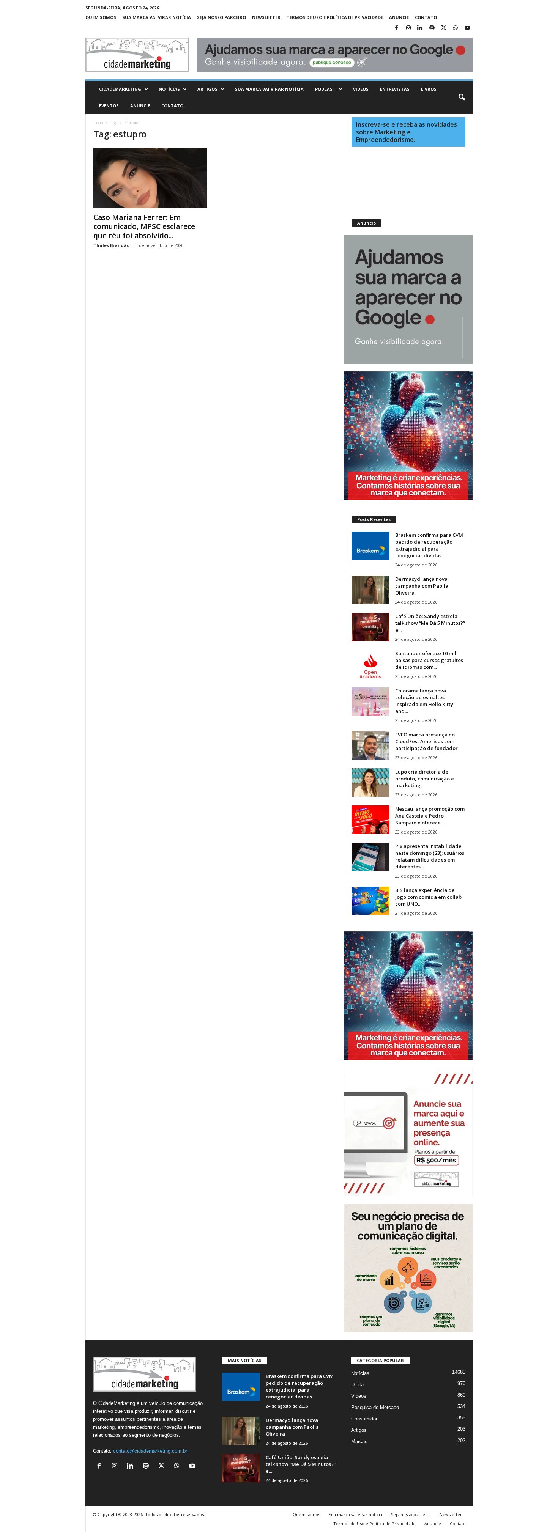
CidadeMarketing (120, 89)
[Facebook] (396, 28)
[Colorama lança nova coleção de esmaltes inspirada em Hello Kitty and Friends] (370, 701)
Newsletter (266, 17)
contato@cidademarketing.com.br (150, 1451)
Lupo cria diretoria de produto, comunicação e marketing (424, 778)
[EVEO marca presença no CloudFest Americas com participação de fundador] (370, 745)
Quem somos (100, 17)
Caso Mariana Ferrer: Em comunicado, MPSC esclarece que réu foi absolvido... (144, 226)
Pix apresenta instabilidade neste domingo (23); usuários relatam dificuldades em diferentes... (429, 856)
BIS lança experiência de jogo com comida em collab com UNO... (428, 897)
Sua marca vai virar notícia (156, 17)
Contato (426, 17)
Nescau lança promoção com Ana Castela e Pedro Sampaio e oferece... (430, 815)
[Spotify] (432, 28)
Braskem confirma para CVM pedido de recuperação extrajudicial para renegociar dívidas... (429, 545)
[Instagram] (408, 28)
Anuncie (399, 17)
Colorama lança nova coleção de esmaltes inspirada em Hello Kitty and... (424, 700)
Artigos (207, 89)
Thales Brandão (111, 245)
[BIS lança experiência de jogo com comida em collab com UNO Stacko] (370, 901)
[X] (443, 28)
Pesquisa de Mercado (375, 1407)
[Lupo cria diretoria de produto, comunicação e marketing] (370, 782)
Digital (358, 1384)
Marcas (359, 1441)
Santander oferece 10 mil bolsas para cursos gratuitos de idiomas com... (429, 660)
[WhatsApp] (455, 28)
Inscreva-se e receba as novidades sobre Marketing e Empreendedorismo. (406, 132)
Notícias (169, 89)
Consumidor (364, 1419)
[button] (461, 97)
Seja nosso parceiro (221, 17)
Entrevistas (395, 89)
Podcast (325, 89)
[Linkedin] (420, 28)
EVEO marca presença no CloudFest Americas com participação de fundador (426, 741)
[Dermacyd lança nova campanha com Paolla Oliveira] (370, 590)
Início (98, 122)
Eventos (109, 106)
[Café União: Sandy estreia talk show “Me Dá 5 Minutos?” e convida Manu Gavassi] (370, 627)
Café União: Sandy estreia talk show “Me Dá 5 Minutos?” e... (430, 623)
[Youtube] (467, 28)
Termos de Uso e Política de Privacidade (335, 17)
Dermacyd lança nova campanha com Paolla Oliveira (421, 586)
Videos (361, 89)
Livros (429, 89)
